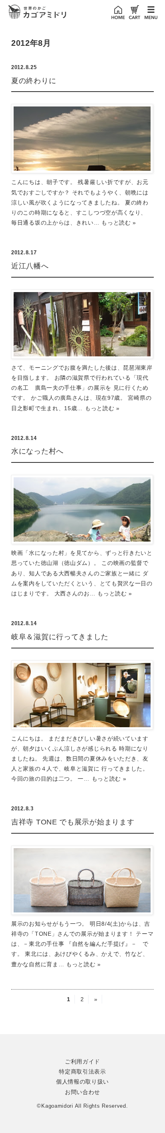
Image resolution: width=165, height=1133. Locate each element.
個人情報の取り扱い (82, 1081)
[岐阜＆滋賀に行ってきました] (82, 695)
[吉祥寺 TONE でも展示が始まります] (82, 880)
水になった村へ (37, 451)
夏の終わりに (33, 81)
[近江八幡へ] (82, 324)
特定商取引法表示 (82, 1071)
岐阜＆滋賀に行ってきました (60, 637)
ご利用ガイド (82, 1061)
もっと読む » (118, 222)
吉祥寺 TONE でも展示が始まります (72, 822)
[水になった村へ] (82, 509)
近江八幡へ (30, 266)
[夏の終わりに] (82, 138)
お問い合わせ (82, 1092)
